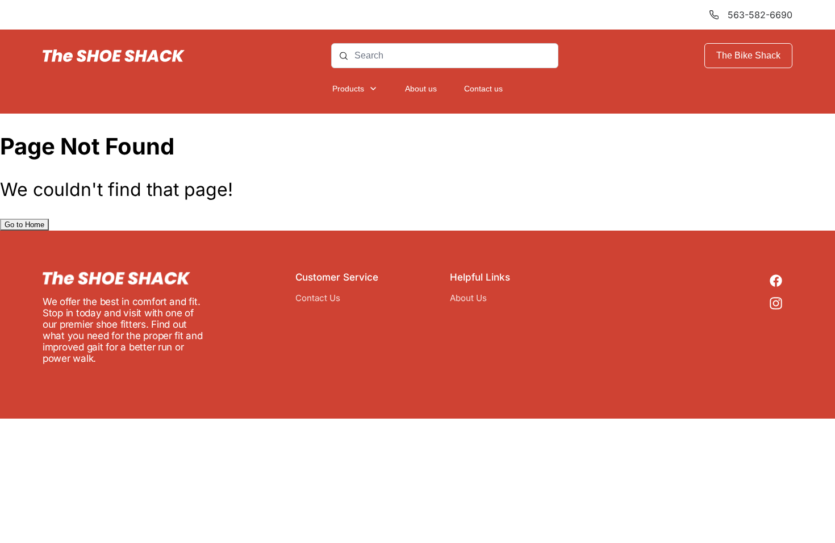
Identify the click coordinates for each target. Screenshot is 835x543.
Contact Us (317, 298)
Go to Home (24, 224)
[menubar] (417, 88)
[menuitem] (355, 88)
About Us (468, 298)
